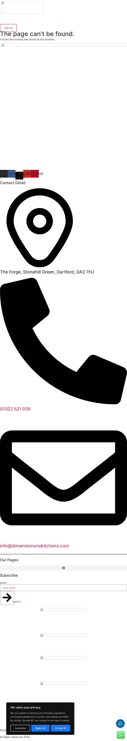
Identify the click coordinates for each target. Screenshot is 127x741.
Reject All (40, 728)
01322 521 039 (15, 409)
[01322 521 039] (63, 403)
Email (3, 583)
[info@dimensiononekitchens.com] (63, 540)
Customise (20, 728)
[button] (59, 20)
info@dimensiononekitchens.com (34, 545)
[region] (40, 718)
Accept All (60, 728)
